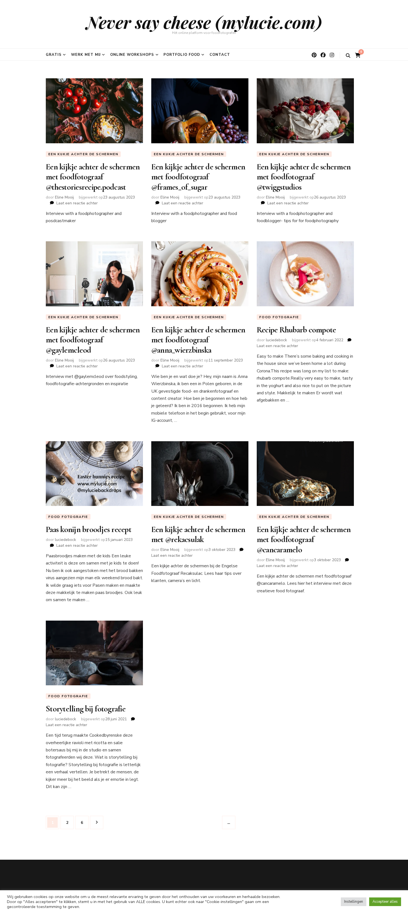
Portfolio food (181, 54)
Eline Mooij (64, 197)
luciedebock (276, 340)
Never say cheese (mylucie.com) (204, 22)
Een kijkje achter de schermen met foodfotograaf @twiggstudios (304, 177)
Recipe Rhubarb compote (296, 330)
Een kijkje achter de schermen (83, 154)
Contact (220, 54)
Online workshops (132, 54)
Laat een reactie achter (77, 203)
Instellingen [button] (353, 901)
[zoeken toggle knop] (348, 55)
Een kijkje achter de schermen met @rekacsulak (198, 534)
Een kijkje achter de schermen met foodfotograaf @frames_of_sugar (198, 177)
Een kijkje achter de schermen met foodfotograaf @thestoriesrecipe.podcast (93, 177)
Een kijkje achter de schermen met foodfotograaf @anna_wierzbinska (198, 340)
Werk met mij (86, 54)
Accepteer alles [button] (385, 901)
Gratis (54, 54)
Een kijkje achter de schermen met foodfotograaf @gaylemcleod (93, 340)
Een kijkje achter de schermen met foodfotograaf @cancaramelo (304, 539)
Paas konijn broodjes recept (88, 529)
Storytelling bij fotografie (85, 709)
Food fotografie (279, 317)
